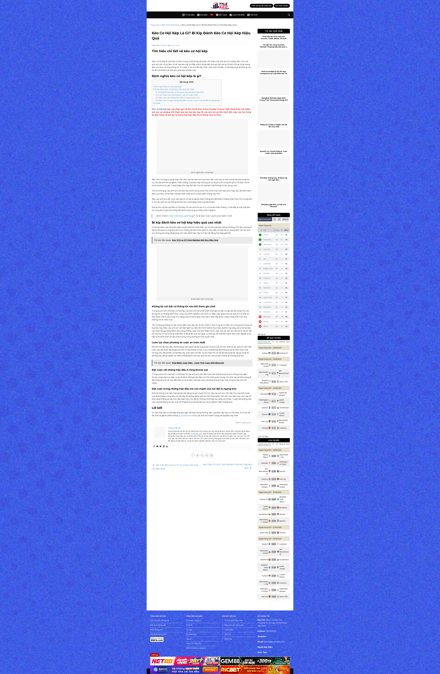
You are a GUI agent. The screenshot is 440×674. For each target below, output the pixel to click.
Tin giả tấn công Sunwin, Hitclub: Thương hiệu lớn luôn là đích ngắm (274, 46)
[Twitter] (161, 446)
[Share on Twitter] (197, 455)
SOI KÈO (204, 15)
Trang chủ (155, 25)
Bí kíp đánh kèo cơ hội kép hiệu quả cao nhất (173, 89)
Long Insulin (278, 647)
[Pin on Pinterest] (207, 455)
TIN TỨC (254, 15)
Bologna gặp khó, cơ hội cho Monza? (273, 205)
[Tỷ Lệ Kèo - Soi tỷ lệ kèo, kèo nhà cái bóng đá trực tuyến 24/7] (220, 5)
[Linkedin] (167, 446)
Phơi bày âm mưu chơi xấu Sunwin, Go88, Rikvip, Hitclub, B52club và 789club (274, 37)
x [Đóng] (154, 655)
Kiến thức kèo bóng (170, 25)
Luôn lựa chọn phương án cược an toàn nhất (177, 95)
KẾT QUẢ (223, 15)
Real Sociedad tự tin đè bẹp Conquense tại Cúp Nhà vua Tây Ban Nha (274, 72)
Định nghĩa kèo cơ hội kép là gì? (167, 86)
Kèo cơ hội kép (159, 109)
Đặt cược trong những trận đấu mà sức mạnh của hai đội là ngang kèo (188, 100)
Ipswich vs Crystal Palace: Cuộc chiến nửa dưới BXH (273, 152)
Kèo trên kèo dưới (179, 215)
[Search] (289, 15)
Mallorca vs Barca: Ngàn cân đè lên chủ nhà (273, 126)
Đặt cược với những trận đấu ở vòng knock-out (177, 98)
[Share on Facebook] (193, 455)
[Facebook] (154, 446)
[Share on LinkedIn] (211, 455)
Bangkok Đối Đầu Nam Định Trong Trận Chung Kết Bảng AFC (273, 99)
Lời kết (156, 103)
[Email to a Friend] (202, 455)
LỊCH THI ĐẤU (238, 15)
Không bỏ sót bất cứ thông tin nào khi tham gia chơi (180, 92)
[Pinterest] (164, 446)
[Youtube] (157, 446)
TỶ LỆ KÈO (190, 15)
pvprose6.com (185, 415)
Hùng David (175, 45)
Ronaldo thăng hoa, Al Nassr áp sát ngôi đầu (273, 179)
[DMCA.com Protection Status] (157, 639)
